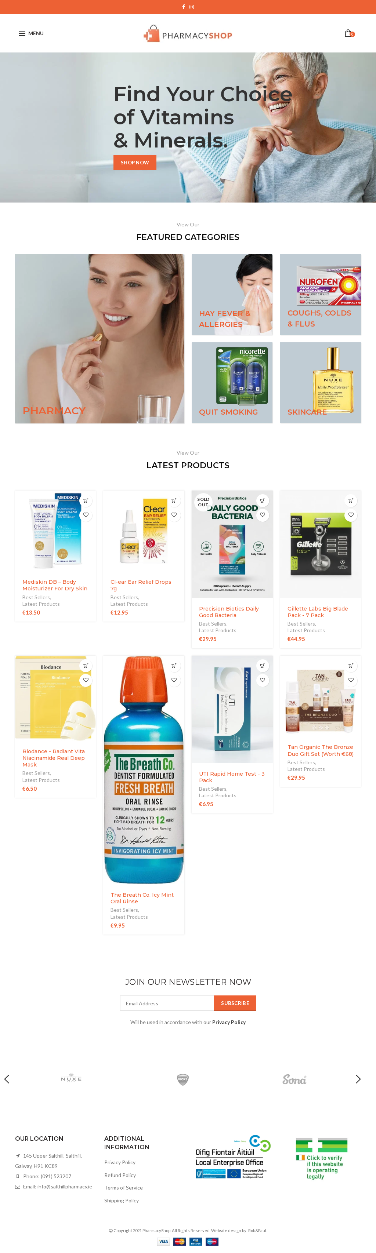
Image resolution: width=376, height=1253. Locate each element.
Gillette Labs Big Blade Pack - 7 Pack (318, 612)
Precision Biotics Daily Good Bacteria (229, 612)
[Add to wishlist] (85, 515)
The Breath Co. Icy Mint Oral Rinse (142, 898)
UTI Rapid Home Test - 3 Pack (232, 777)
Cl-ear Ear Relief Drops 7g (141, 585)
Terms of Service (123, 1187)
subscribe (235, 1003)
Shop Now (135, 162)
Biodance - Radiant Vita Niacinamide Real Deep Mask (53, 758)
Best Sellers (36, 597)
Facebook (183, 7)
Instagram (191, 7)
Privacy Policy (119, 1162)
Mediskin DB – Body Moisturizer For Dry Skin (54, 585)
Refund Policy (120, 1175)
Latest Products (41, 604)
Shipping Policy (121, 1200)
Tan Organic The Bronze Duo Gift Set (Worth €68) (321, 750)
